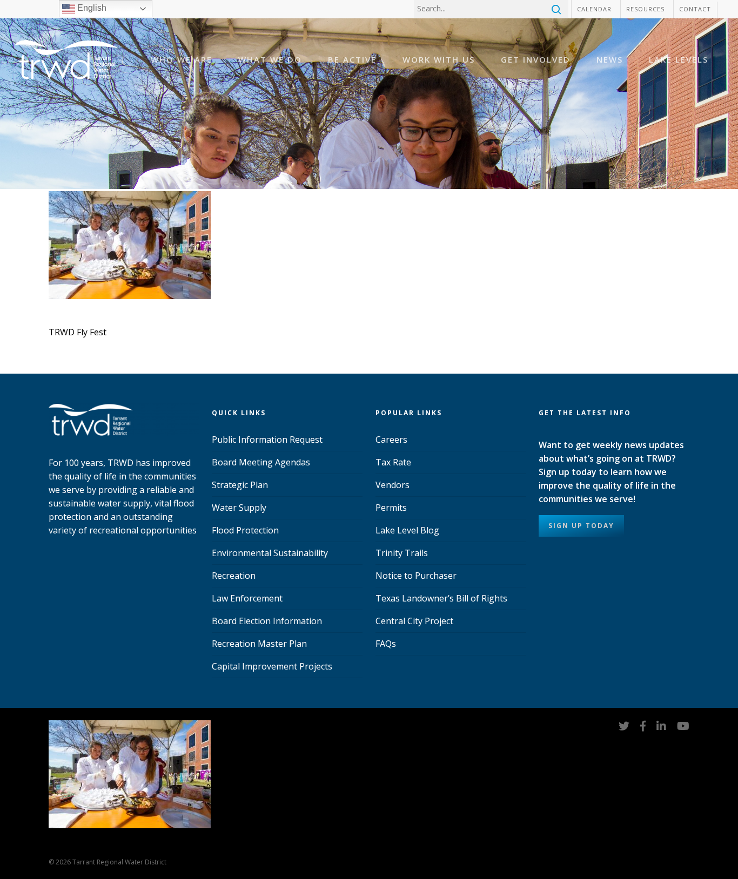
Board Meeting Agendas (261, 462)
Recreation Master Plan (259, 644)
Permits (391, 507)
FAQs (385, 644)
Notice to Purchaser (416, 576)
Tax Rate (393, 462)
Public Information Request (267, 439)
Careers (391, 439)
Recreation (234, 576)
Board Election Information (267, 621)
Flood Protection (245, 530)
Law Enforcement (247, 598)
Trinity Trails (401, 553)
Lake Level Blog (407, 530)
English (90, 7)
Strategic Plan (240, 485)
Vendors (392, 485)
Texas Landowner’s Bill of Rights (441, 598)
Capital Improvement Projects (272, 666)
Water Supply (239, 507)
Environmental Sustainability (270, 553)
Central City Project (414, 621)
